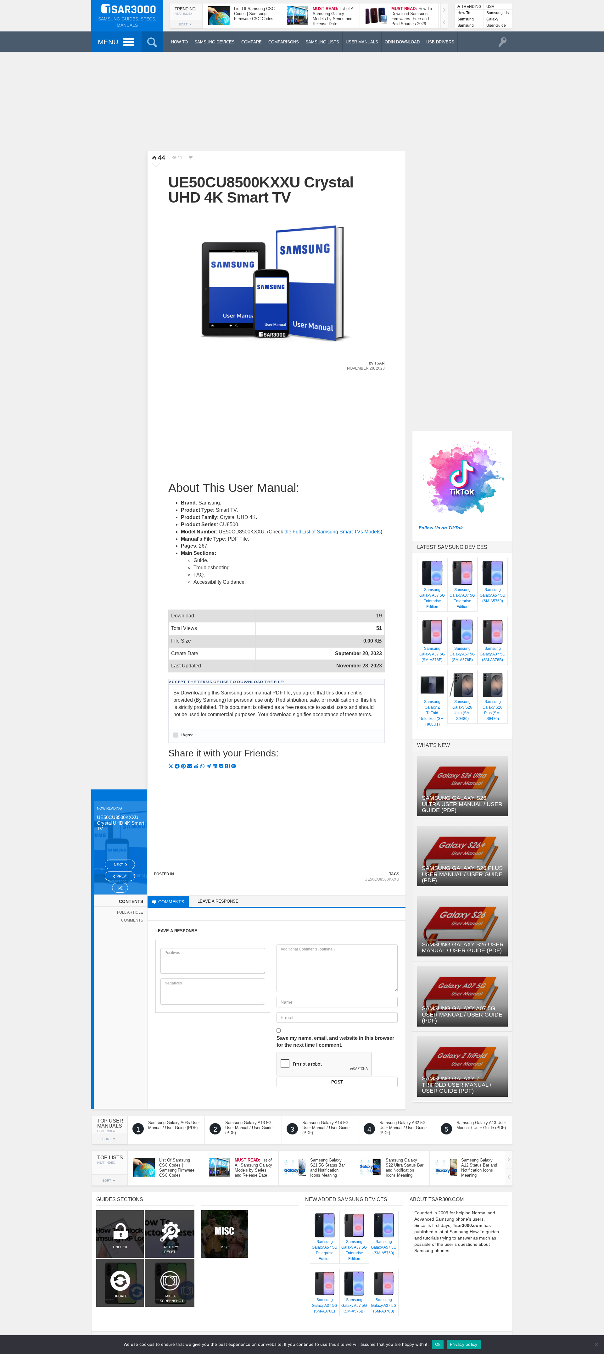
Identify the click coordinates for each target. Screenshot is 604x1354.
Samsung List (498, 13)
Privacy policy (464, 1344)
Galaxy (492, 19)
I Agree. (187, 735)
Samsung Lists (465, 19)
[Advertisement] (302, 101)
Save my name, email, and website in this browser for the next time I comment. (335, 1041)
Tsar (379, 363)
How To (463, 13)
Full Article (130, 912)
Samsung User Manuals (465, 26)
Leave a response (218, 901)
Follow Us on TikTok (441, 527)
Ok (438, 1344)
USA (490, 6)
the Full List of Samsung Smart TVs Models (332, 531)
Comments (132, 920)
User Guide (496, 25)
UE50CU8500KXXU (382, 879)
